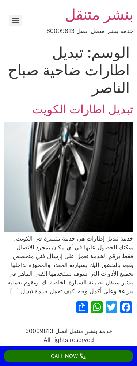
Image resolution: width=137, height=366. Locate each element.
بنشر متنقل (99, 14)
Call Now (65, 356)
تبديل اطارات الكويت (82, 109)
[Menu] (15, 20)
